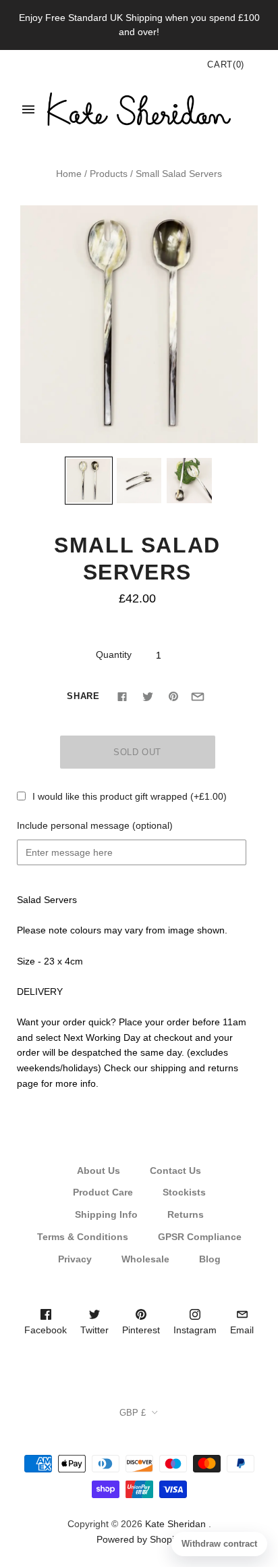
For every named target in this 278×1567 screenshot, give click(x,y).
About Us (98, 1170)
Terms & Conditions (82, 1236)
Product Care (103, 1192)
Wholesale (145, 1259)
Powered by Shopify (139, 1539)
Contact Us (175, 1170)
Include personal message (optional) (95, 825)
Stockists (184, 1192)
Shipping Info (106, 1214)
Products (109, 173)
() (225, 64)
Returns (185, 1214)
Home (69, 173)
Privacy (75, 1259)
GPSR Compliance (200, 1236)
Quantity (114, 654)
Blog (210, 1259)
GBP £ (132, 1413)
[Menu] (28, 109)
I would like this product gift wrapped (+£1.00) (129, 796)
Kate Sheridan (175, 1523)
